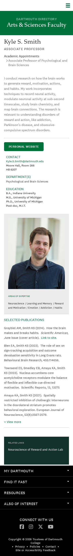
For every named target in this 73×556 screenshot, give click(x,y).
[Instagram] (31, 526)
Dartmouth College (23, 5)
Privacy (20, 546)
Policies (35, 546)
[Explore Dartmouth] (69, 5)
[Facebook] (22, 526)
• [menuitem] (12, 546)
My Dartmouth (18, 471)
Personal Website (24, 147)
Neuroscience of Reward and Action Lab (35, 449)
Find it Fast (15, 482)
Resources (14, 492)
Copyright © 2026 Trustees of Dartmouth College (35, 541)
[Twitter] (40, 526)
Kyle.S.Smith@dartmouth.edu (25, 161)
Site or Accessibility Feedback (36, 550)
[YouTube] (50, 526)
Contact (50, 546)
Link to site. (49, 338)
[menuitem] (36, 471)
